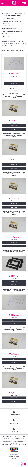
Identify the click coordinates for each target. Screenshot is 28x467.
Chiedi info (5, 50)
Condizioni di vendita (14, 456)
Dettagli (14, 129)
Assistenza (14, 50)
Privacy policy (14, 458)
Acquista (14, 83)
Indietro (22, 50)
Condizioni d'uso (14, 454)
